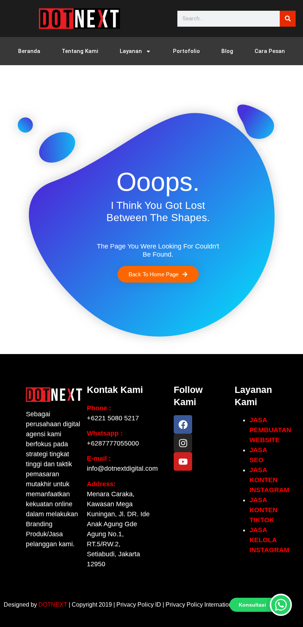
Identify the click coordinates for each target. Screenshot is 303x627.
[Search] (288, 19)
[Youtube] (183, 461)
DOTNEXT (52, 604)
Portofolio (186, 51)
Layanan (131, 51)
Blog (227, 51)
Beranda (29, 51)
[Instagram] (183, 443)
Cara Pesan (270, 51)
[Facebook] (183, 424)
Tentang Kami (80, 51)
